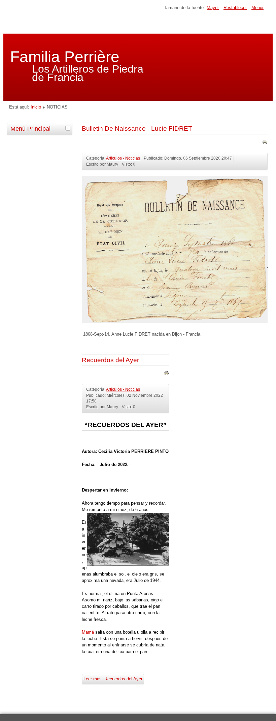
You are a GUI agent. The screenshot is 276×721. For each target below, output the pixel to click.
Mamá (88, 632)
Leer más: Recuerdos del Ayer (112, 678)
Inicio (36, 107)
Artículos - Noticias (123, 158)
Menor (257, 7)
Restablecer (235, 7)
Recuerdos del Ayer (110, 360)
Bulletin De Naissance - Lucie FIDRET (137, 128)
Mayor (213, 7)
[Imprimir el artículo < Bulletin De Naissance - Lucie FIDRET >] (265, 143)
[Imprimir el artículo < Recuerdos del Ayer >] (166, 374)
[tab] (68, 128)
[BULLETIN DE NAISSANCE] (175, 321)
